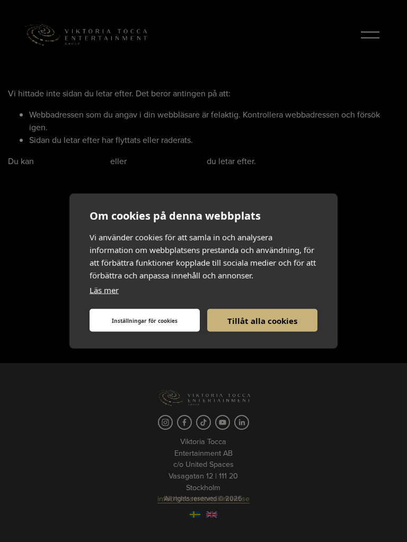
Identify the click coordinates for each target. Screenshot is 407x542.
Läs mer (104, 290)
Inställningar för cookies (145, 320)
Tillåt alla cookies (262, 320)
